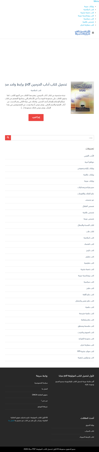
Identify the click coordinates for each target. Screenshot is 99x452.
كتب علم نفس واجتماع (85, 301)
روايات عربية (89, 6)
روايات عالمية (88, 175)
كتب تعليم (90, 257)
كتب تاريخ (90, 250)
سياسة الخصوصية (41, 383)
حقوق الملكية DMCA (40, 395)
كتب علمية (89, 307)
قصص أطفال (88, 206)
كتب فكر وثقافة (87, 320)
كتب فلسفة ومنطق (86, 326)
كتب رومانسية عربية (86, 16)
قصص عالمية (88, 22)
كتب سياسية (89, 19)
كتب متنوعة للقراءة (86, 339)
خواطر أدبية (89, 162)
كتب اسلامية (89, 9)
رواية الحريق (90, 425)
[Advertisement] (49, 57)
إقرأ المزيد (36, 117)
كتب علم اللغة (88, 295)
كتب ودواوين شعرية (86, 358)
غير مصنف (89, 200)
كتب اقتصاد (89, 244)
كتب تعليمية (89, 263)
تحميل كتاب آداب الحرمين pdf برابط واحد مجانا (36, 85)
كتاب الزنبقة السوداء (87, 437)
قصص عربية (89, 219)
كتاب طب (90, 231)
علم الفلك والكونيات (85, 194)
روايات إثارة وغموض (86, 168)
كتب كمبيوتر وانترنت (86, 332)
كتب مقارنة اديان (87, 25)
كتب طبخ (90, 288)
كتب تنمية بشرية (87, 13)
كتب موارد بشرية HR (85, 351)
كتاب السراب (89, 431)
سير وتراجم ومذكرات (86, 187)
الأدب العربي (89, 156)
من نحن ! (44, 401)
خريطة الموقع (43, 407)
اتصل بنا (45, 389)
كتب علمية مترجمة (86, 313)
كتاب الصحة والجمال (86, 225)
